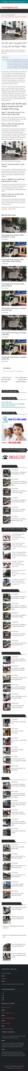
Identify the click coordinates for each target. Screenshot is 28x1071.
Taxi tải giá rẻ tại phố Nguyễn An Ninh (17, 894)
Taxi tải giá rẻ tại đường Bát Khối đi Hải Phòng (18, 669)
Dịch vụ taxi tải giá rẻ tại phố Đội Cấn (18, 769)
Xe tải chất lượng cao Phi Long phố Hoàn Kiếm (18, 945)
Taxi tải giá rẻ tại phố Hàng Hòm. (17, 731)
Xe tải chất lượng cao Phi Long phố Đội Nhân (20, 380)
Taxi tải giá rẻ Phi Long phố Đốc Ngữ (7, 380)
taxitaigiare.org (10, 7)
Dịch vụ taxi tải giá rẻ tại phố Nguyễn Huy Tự (18, 857)
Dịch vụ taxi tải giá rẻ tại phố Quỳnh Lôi (18, 875)
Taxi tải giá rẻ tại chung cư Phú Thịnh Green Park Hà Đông (13, 260)
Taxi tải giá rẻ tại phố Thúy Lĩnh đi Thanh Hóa (18, 813)
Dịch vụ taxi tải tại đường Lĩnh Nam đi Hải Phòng (18, 687)
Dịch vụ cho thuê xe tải (8, 1013)
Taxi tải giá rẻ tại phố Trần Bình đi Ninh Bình (18, 678)
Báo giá (4, 978)
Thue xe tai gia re (17, 139)
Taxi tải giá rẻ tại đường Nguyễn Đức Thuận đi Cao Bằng (18, 660)
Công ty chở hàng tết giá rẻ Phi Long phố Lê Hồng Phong (18, 955)
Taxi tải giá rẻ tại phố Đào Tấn (18, 722)
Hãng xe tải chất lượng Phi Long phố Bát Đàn (14, 936)
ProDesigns (19, 1068)
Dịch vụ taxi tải (6, 1007)
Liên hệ (4, 984)
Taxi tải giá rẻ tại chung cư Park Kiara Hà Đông (13, 285)
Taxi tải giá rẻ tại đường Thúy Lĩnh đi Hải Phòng (18, 785)
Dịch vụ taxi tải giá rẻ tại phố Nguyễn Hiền (18, 866)
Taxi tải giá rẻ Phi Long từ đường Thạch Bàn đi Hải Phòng (18, 804)
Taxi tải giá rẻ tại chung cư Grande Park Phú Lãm (14, 309)
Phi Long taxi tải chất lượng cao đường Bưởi (17, 917)
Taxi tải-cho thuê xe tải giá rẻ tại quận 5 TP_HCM (18, 759)
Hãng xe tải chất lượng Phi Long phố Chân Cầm (13, 927)
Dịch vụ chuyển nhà (7, 1028)
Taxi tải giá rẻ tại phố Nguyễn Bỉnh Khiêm (17, 885)
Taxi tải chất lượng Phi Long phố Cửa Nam (17, 706)
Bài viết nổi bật (9, 51)
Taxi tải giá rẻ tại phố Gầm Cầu (18, 741)
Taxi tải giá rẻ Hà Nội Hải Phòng (18, 831)
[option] (17, 2)
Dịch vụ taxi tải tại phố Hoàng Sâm (17, 847)
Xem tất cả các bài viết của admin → (13, 371)
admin (13, 50)
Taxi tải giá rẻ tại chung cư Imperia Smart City (14, 358)
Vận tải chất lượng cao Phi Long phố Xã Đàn (18, 697)
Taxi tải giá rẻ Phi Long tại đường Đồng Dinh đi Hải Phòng (18, 795)
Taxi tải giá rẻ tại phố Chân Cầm (17, 750)
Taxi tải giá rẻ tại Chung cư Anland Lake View (14, 333)
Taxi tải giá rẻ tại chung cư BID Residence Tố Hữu (13, 236)
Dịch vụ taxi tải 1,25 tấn (8, 1018)
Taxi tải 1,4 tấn (6, 1023)
